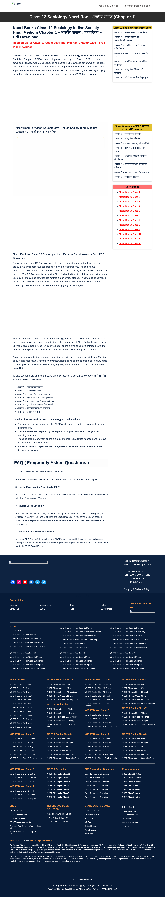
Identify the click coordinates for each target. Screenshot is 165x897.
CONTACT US (137, 578)
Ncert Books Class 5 (129, 211)
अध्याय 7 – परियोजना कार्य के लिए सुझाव (131, 77)
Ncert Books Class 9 (129, 229)
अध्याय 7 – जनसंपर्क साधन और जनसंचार (131, 172)
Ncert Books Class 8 (129, 224)
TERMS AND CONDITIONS (136, 575)
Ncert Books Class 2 (129, 197)
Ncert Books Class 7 (129, 220)
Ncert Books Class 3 (129, 201)
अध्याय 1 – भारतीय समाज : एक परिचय (130, 32)
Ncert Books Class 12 (130, 243)
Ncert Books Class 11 (130, 238)
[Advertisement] (60, 99)
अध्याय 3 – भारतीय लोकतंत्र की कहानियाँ (131, 143)
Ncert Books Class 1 (129, 192)
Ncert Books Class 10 (130, 234)
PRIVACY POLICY (137, 571)
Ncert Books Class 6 (129, 215)
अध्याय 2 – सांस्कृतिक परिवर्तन (127, 138)
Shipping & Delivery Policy (137, 589)
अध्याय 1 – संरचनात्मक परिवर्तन (127, 134)
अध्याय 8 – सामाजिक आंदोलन (126, 177)
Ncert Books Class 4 (129, 206)
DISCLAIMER (136, 582)
